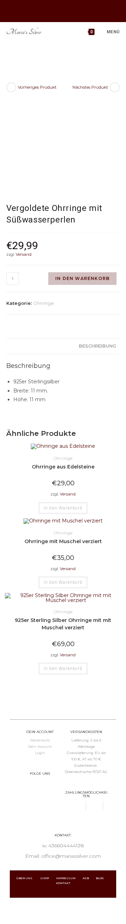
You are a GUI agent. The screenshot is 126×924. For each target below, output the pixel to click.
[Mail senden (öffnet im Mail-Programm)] (71, 10)
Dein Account (40, 746)
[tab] (63, 346)
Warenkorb (40, 740)
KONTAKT (63, 883)
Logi (39, 753)
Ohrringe (43, 303)
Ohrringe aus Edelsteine (63, 467)
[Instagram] (47, 786)
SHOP (48, 878)
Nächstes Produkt (90, 87)
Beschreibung (97, 346)
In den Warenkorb (82, 278)
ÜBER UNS (24, 878)
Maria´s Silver (23, 32)
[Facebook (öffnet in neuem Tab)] (53, 10)
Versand (23, 254)
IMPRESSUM (69, 878)
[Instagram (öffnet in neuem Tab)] (61, 10)
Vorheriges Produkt (37, 87)
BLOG (103, 878)
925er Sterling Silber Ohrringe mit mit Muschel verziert (63, 624)
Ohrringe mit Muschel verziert (63, 541)
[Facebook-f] (32, 786)
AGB (89, 878)
